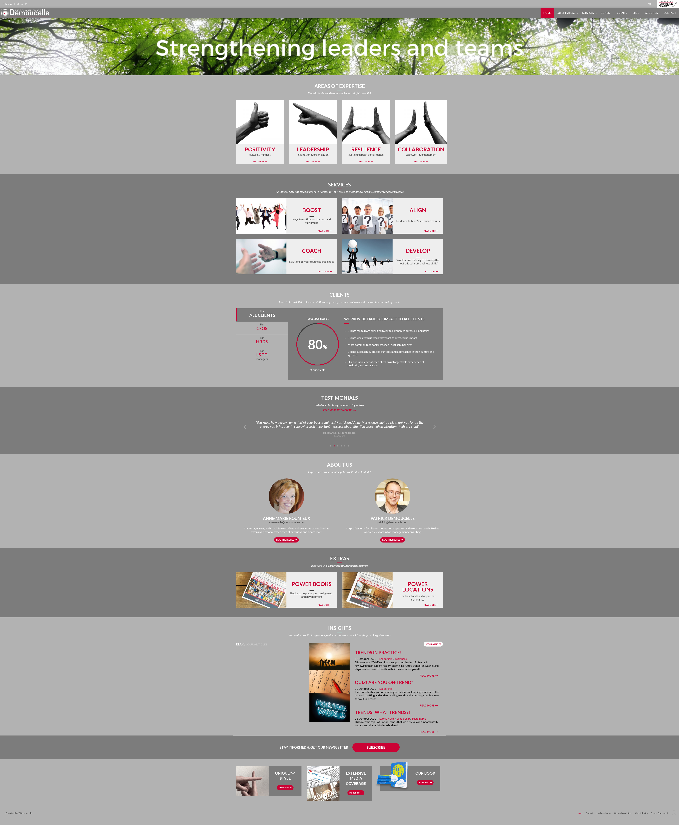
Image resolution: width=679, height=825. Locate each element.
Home (547, 12)
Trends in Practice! (378, 652)
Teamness (401, 658)
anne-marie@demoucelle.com (286, 522)
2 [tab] (334, 446)
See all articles (433, 644)
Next (435, 426)
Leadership (386, 658)
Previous (244, 426)
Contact (669, 12)
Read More (258, 161)
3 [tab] (338, 446)
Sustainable (419, 718)
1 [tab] (330, 446)
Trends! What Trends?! (382, 712)
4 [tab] (341, 446)
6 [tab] (348, 446)
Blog (636, 12)
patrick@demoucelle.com (392, 522)
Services (588, 12)
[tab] (262, 314)
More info (284, 788)
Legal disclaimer (603, 813)
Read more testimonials (337, 410)
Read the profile (285, 540)
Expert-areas (566, 12)
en (649, 4)
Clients (622, 12)
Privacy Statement (659, 813)
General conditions (623, 813)
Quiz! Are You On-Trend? (384, 682)
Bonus (605, 12)
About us (651, 12)
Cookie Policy (641, 813)
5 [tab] (345, 446)
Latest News (386, 718)
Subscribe (376, 747)
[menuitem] (651, 4)
